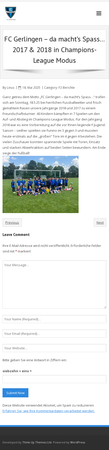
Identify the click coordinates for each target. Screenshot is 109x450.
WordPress (77, 442)
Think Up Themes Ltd (36, 442)
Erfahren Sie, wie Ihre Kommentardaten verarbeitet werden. (49, 411)
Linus (10, 87)
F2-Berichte (67, 87)
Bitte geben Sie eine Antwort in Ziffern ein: (35, 360)
